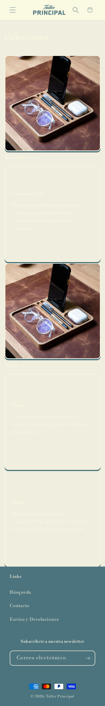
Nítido (11, 365)
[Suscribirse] (88, 658)
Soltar (18, 502)
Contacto (19, 606)
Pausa (18, 405)
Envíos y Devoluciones (34, 619)
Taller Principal (60, 696)
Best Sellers (17, 157)
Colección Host (28, 194)
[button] (13, 10)
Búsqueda (20, 592)
